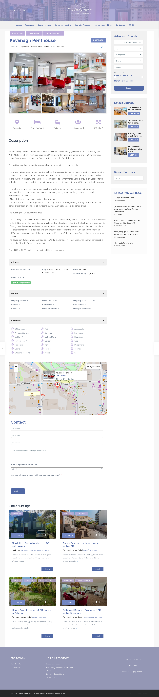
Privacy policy (52, 678)
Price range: (119, 72)
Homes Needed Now (103, 25)
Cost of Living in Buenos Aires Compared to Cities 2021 (127, 221)
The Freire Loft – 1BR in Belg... (135, 122)
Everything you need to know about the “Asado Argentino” (127, 232)
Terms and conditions (55, 674)
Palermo (66, 550)
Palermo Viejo (76, 550)
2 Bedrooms (68, 580)
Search (129, 88)
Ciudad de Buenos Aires (53, 46)
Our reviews (15, 667)
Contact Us (120, 25)
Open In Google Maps (21, 283)
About (19, 25)
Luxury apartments (53, 33)
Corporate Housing (63, 25)
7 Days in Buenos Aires (124, 198)
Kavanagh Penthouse (65, 373)
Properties (29, 25)
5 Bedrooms (34, 33)
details (47, 569)
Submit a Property (83, 25)
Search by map (44, 25)
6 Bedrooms (31, 580)
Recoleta (25, 46)
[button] (58, 385)
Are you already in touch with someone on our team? (36, 475)
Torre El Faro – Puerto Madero (134, 108)
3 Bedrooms (68, 513)
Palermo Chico (76, 617)
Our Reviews (143, 693)
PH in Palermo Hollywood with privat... (135, 149)
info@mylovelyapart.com (132, 671)
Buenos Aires (36, 46)
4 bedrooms (17, 33)
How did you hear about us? (24, 464)
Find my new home (132, 659)
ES (133, 25)
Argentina (91, 273)
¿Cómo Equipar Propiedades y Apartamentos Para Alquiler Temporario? (127, 209)
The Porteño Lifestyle (123, 243)
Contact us (132, 665)
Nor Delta (16, 550)
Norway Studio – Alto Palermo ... (135, 135)
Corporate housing (53, 664)
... (26, 561)
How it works (16, 664)
